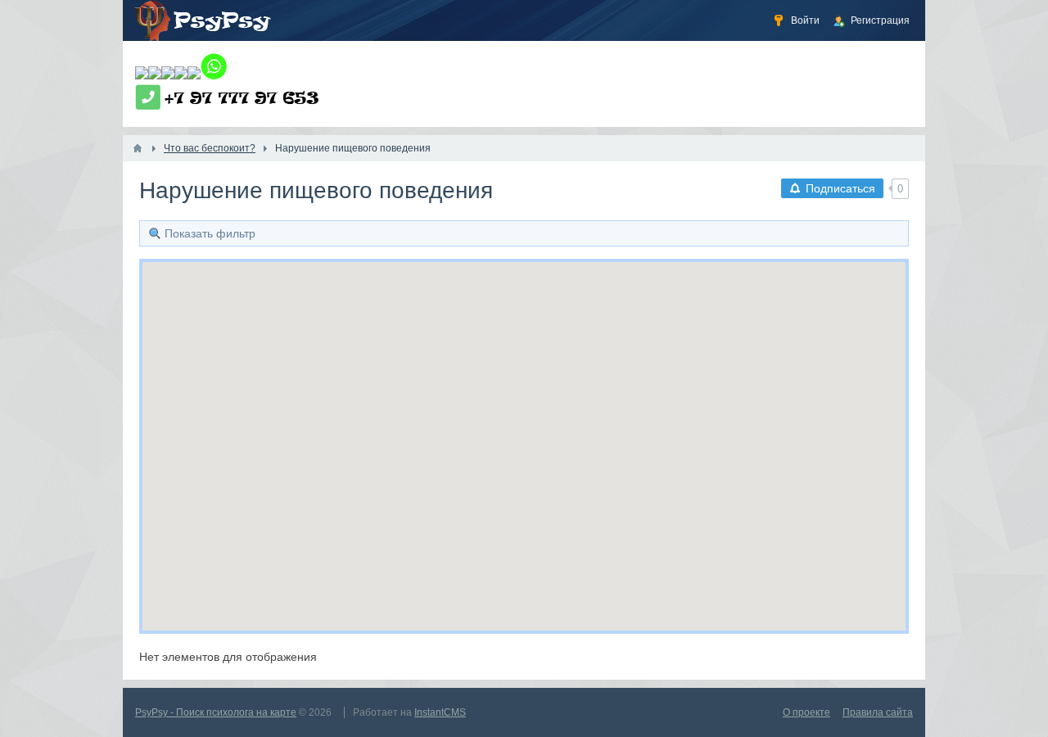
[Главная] (137, 148)
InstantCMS (440, 712)
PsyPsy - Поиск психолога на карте (215, 712)
